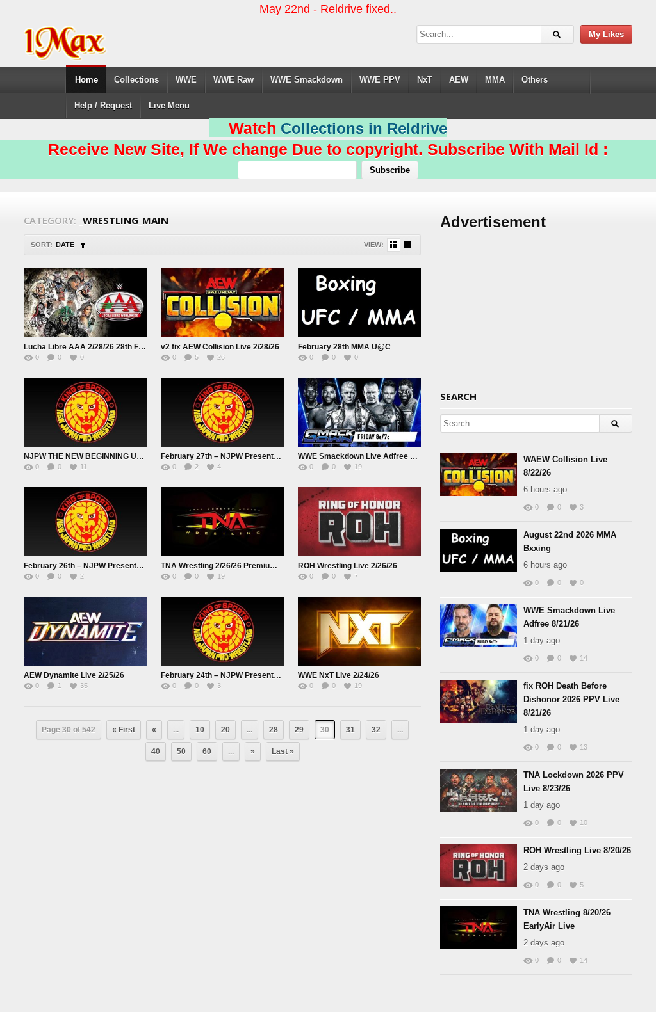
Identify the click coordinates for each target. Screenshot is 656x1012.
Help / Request (103, 105)
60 (206, 751)
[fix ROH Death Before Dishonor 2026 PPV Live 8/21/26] (478, 701)
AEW (458, 79)
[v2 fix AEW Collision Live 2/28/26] (222, 302)
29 (299, 729)
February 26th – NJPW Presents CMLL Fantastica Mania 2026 (136, 565)
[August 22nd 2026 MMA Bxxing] (478, 550)
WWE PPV (379, 79)
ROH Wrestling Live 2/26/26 (347, 565)
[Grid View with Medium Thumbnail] (407, 245)
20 (225, 729)
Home (86, 79)
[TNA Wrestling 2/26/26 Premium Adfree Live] (222, 521)
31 (350, 729)
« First (123, 729)
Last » (283, 751)
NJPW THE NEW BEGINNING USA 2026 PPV (104, 456)
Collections (136, 79)
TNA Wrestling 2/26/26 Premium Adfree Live (241, 565)
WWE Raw (233, 79)
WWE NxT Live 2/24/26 (338, 675)
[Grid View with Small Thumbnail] (393, 245)
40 (155, 751)
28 (273, 729)
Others (534, 79)
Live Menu (169, 105)
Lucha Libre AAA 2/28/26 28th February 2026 (105, 346)
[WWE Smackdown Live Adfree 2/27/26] (359, 412)
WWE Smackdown (306, 79)
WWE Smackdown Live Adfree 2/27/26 (367, 456)
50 (181, 751)
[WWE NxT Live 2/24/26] (359, 631)
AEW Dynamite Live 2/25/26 (74, 675)
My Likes (606, 34)
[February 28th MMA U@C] (359, 302)
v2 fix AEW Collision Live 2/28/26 (220, 346)
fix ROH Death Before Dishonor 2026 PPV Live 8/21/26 (571, 699)
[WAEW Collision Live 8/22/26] (478, 474)
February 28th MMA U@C (344, 346)
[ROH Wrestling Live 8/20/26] (478, 865)
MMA (495, 79)
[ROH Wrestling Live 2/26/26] (359, 521)
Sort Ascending (82, 245)
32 (376, 729)
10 (199, 729)
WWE (186, 79)
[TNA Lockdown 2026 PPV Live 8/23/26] (478, 790)
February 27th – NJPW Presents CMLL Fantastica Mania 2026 (273, 456)
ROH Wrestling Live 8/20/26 (577, 850)
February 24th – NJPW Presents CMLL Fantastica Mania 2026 (273, 675)
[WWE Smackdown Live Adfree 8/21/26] (478, 625)
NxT (424, 79)
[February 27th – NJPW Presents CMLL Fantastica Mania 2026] (222, 412)
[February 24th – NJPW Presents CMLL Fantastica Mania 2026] (222, 631)
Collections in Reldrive (364, 128)
